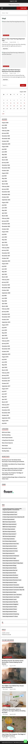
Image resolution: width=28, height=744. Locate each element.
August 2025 (5, 146)
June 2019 (4, 330)
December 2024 (6, 165)
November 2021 (6, 255)
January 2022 (5, 250)
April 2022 (4, 242)
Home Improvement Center (10, 582)
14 (17, 103)
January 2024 (5, 189)
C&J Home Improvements (9, 531)
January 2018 (5, 375)
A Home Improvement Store (10, 514)
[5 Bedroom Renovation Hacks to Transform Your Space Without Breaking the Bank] (14, 699)
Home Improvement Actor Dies (11, 543)
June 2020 (4, 298)
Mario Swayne (5, 42)
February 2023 (5, 218)
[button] (2, 8)
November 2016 (6, 412)
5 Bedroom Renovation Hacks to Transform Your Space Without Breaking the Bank (13, 710)
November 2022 (6, 226)
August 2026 (5, 122)
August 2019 (5, 325)
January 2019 (5, 343)
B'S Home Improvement (9, 529)
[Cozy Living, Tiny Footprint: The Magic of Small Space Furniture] (14, 724)
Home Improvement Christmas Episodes (13, 587)
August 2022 (5, 231)
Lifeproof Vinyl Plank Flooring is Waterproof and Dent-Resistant (14, 60)
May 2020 (4, 301)
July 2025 (4, 149)
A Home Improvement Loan (10, 512)
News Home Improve (7, 443)
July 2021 (4, 266)
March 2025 (5, 160)
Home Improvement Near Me (10, 602)
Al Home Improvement (8, 519)
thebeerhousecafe (6, 634)
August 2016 (5, 420)
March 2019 (5, 338)
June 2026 (4, 125)
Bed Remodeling (6, 435)
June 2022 (4, 237)
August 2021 (5, 263)
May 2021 (4, 271)
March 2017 (5, 402)
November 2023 (6, 194)
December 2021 (6, 253)
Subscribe (23, 8)
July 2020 (4, 295)
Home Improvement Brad (9, 572)
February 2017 (5, 404)
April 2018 (4, 367)
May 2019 (4, 333)
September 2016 (6, 418)
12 (10, 103)
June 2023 (4, 207)
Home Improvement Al (8, 553)
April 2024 (4, 181)
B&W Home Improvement (9, 526)
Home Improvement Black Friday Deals (13, 563)
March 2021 (5, 277)
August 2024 (5, 173)
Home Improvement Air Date (10, 551)
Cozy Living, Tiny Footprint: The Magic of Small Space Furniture (13, 735)
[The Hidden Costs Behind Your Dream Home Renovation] (14, 676)
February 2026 (5, 130)
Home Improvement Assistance (11, 560)
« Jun (3, 113)
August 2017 (5, 388)
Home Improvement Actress (10, 548)
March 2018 (5, 370)
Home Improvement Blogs (9, 565)
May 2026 (4, 128)
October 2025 (5, 141)
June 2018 (4, 362)
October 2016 (5, 415)
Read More (6, 49)
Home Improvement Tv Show (10, 616)
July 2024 (4, 176)
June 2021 (4, 269)
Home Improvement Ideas (9, 592)
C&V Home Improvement (9, 536)
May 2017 (4, 396)
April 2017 (4, 399)
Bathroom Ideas (6, 432)
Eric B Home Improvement (9, 541)
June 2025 (4, 152)
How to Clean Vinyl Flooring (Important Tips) (14, 29)
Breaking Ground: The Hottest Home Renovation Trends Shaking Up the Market (12, 662)
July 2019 (4, 327)
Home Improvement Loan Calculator (12, 594)
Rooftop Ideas (6, 35)
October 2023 (5, 197)
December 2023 (6, 191)
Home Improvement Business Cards (12, 580)
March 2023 (5, 215)
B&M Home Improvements (9, 524)
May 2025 (4, 154)
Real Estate (5, 445)
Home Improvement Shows (10, 609)
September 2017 (6, 386)
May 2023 (4, 210)
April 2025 (4, 157)
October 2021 (5, 258)
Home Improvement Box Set (10, 570)
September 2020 (6, 293)
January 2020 (5, 311)
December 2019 (6, 314)
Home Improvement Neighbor (10, 604)
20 (14, 106)
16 (24, 103)
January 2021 (5, 282)
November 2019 (6, 317)
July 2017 (4, 391)
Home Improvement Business (10, 577)
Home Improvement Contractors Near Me (13, 589)
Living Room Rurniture (8, 440)
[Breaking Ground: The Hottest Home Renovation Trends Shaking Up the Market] (14, 651)
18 (7, 106)
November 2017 (6, 380)
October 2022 (5, 229)
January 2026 (5, 133)
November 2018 (6, 349)
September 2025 (6, 144)
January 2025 (5, 162)
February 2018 (5, 373)
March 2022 (5, 245)
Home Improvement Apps (9, 558)
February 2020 (5, 309)
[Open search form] (14, 8)
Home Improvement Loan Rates (11, 597)
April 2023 (4, 213)
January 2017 (5, 407)
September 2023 (6, 199)
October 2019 (5, 319)
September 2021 (6, 261)
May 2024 (4, 178)
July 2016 (4, 423)
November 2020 (6, 287)
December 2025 (6, 136)
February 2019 (5, 341)
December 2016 (6, 410)
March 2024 (5, 184)
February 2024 (5, 186)
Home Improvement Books (10, 568)
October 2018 (5, 351)
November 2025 (6, 138)
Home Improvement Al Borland (11, 555)
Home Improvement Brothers (10, 575)
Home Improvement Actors (10, 546)
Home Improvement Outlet (10, 606)
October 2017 (5, 383)
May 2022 (4, 239)
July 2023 (4, 205)
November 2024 (6, 168)
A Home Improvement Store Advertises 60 (13, 517)
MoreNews (16, 742)
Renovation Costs (6, 448)
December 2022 (6, 223)
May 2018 (4, 365)
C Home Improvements (9, 539)
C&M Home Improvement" (9, 534)
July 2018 (4, 359)
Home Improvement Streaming (11, 614)
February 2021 (5, 279)
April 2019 (4, 335)
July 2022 (4, 234)
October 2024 (5, 170)
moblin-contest (5, 633)
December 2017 (6, 378)
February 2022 (5, 247)
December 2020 (6, 285)
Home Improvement (7, 437)
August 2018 (5, 357)
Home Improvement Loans (9, 599)
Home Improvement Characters (11, 585)
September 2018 (6, 354)
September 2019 (6, 322)
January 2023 (5, 221)
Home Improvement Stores (10, 611)
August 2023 (5, 202)
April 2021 (4, 274)
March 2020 (5, 306)
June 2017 (4, 394)
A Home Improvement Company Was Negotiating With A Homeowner (12, 509)
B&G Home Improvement (9, 522)
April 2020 (4, 303)
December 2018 (6, 346)
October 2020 (5, 290)
